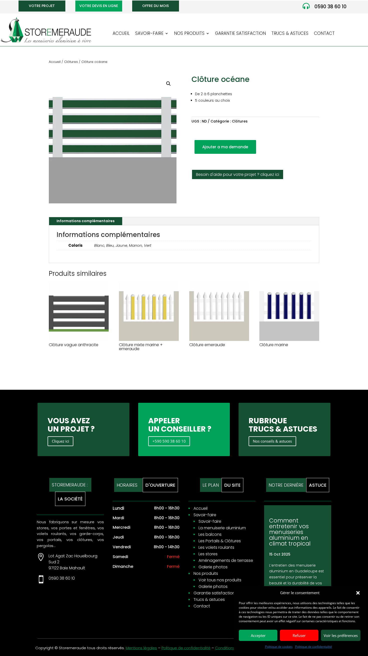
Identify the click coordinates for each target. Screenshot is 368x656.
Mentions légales (141, 647)
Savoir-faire (149, 34)
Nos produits (189, 34)
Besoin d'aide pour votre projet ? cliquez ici (237, 174)
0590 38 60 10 (330, 6)
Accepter (258, 635)
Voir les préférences (341, 635)
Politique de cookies (279, 646)
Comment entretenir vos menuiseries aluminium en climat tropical (289, 532)
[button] (357, 592)
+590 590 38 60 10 (169, 441)
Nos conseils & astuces (272, 441)
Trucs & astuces (289, 34)
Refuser (299, 635)
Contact (324, 34)
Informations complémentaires (86, 220)
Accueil (121, 34)
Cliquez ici (60, 441)
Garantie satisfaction (240, 34)
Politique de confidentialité (313, 646)
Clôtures (71, 61)
